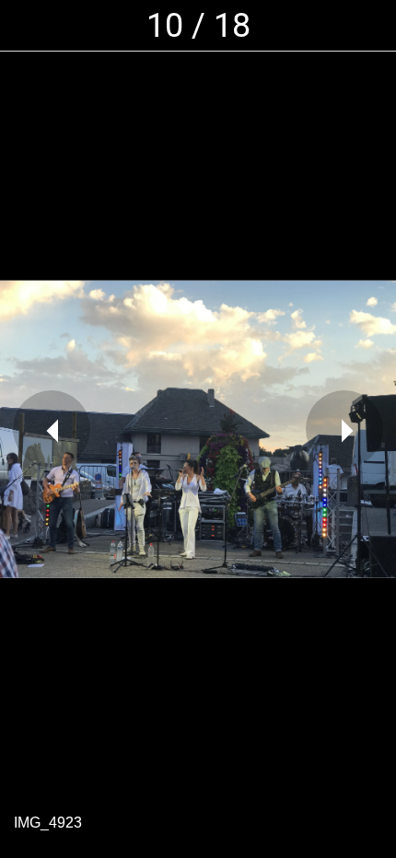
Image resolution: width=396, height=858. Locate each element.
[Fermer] (26, 26)
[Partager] (370, 26)
